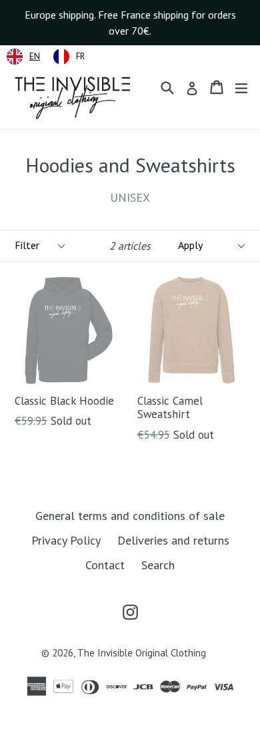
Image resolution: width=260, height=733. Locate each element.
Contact (105, 565)
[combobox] (23, 57)
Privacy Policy (66, 540)
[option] (69, 57)
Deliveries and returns (173, 540)
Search (158, 565)
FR (80, 56)
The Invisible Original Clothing (141, 652)
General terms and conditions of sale (130, 515)
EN (34, 56)
